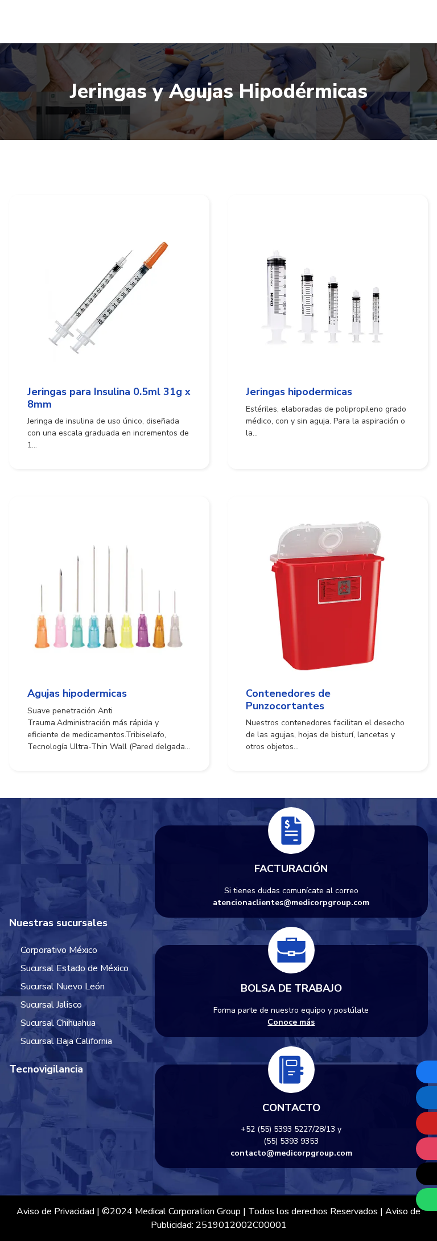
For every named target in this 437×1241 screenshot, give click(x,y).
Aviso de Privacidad (55, 1211)
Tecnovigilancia (46, 1069)
